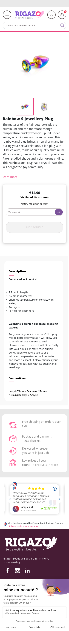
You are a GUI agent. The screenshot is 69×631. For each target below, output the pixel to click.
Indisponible (34, 227)
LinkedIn (27, 570)
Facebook (7, 570)
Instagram (17, 570)
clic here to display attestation (23, 526)
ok (59, 212)
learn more (10, 177)
